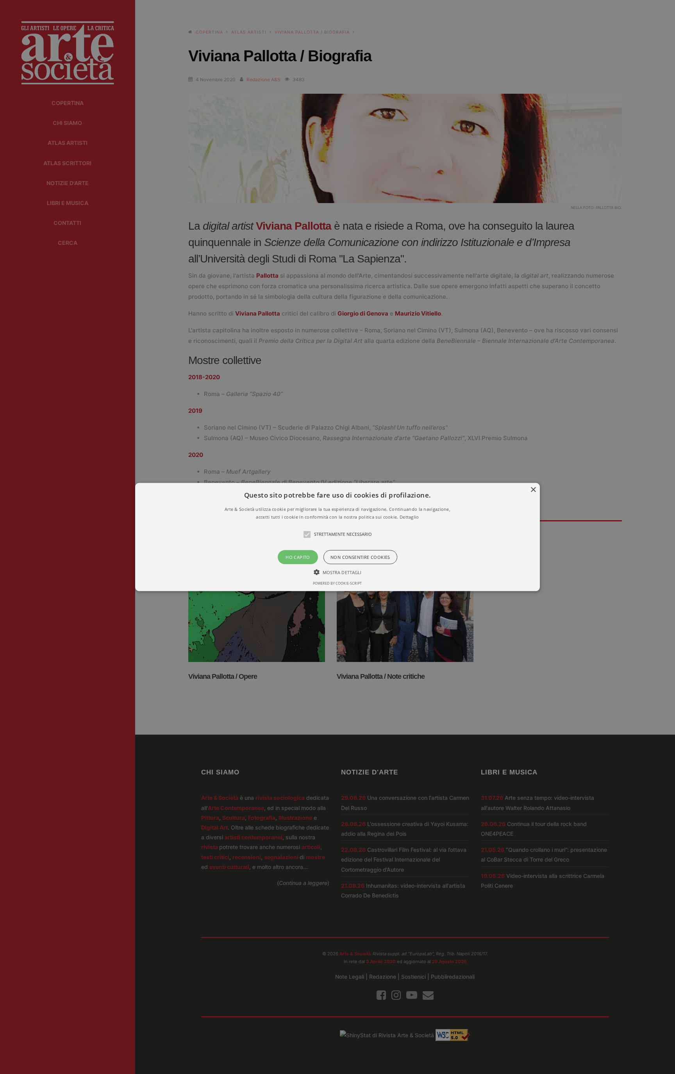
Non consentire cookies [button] (360, 557)
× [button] (533, 490)
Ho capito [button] (298, 557)
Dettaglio (409, 516)
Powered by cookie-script (337, 582)
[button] (337, 537)
